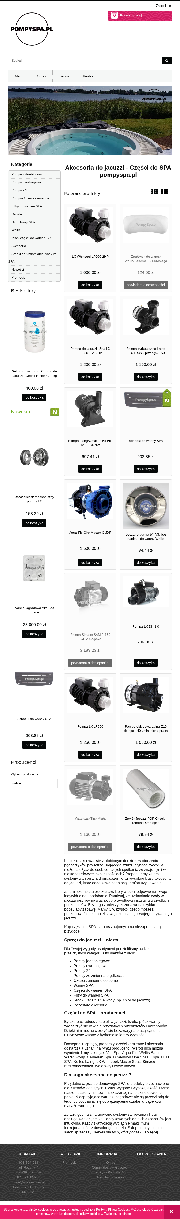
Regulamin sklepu (110, 1177)
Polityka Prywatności (110, 1172)
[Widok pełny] (164, 192)
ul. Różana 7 (28, 1167)
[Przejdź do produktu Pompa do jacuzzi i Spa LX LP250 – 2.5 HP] (90, 321)
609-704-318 (28, 1162)
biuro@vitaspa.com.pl (28, 1182)
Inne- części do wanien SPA (31, 238)
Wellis (15, 230)
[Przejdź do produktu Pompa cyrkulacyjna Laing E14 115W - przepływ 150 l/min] (146, 321)
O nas (110, 1162)
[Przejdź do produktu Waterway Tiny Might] (90, 791)
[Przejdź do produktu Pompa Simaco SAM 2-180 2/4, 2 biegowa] (90, 602)
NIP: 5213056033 (28, 1177)
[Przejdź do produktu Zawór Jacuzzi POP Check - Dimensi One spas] (146, 791)
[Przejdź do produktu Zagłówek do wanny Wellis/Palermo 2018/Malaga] (146, 229)
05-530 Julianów (28, 1172)
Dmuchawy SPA (23, 222)
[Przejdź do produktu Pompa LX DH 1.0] (146, 598)
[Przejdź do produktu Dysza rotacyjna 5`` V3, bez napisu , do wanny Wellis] (146, 506)
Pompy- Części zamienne (30, 198)
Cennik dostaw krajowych (110, 1167)
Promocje (18, 277)
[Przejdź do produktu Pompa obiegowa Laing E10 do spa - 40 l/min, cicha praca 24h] (146, 699)
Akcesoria (18, 246)
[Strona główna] (31, 29)
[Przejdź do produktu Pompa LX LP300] (90, 699)
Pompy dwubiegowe (26, 182)
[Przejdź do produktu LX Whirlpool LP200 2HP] (90, 229)
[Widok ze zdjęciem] (154, 192)
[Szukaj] (167, 60)
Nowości (17, 269)
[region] (90, 120)
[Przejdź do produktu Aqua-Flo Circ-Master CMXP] (90, 505)
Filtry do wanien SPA (26, 206)
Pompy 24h (19, 190)
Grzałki (16, 214)
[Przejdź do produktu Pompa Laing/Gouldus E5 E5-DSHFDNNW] (90, 413)
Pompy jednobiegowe (27, 174)
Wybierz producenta (24, 774)
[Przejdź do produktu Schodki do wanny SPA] (146, 413)
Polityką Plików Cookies (112, 1209)
